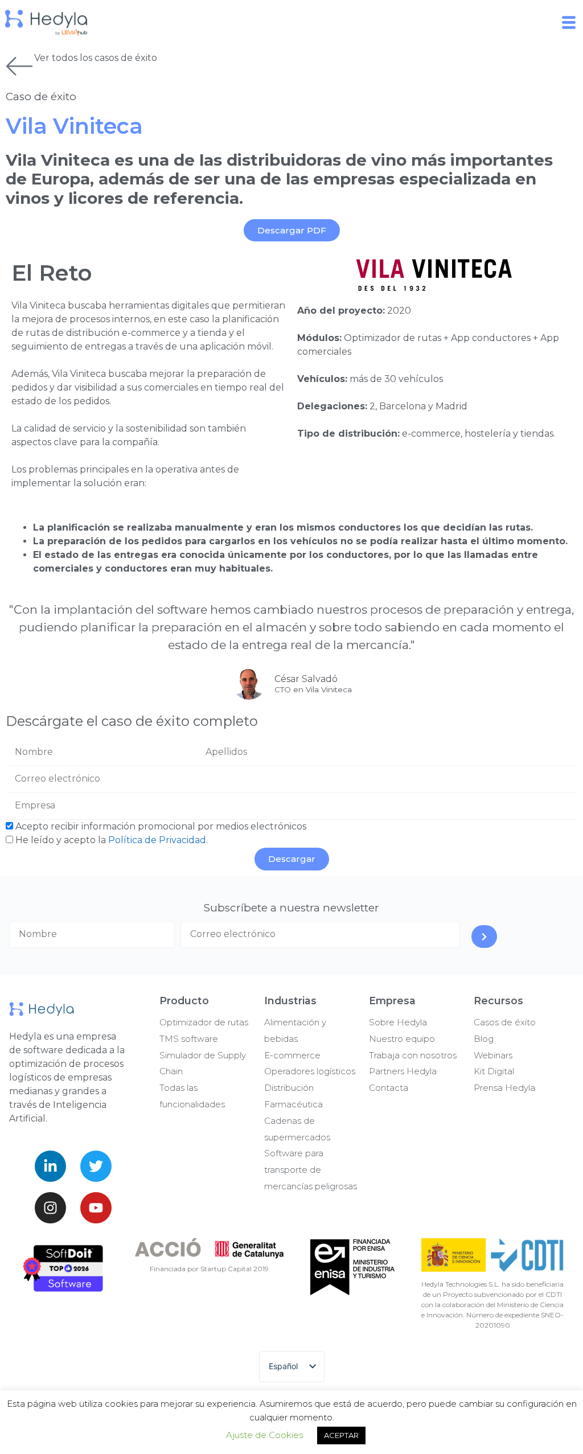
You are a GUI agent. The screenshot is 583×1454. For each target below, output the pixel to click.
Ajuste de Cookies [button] (264, 1435)
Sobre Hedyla (398, 1022)
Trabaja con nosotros (413, 1055)
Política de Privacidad (157, 840)
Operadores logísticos (309, 1071)
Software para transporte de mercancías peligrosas (310, 1170)
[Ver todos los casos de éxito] (20, 65)
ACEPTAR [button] (341, 1435)
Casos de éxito (505, 1022)
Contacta (388, 1087)
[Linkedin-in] (50, 1166)
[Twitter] (96, 1166)
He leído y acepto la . (111, 840)
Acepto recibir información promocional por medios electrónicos (160, 826)
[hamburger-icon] (570, 23)
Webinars (493, 1055)
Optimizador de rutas (203, 1022)
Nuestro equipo (402, 1038)
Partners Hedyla (403, 1071)
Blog (484, 1038)
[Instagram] (50, 1207)
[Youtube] (96, 1207)
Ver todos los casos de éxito (95, 57)
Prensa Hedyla (504, 1087)
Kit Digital (494, 1071)
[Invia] (484, 936)
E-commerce (292, 1055)
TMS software (188, 1038)
